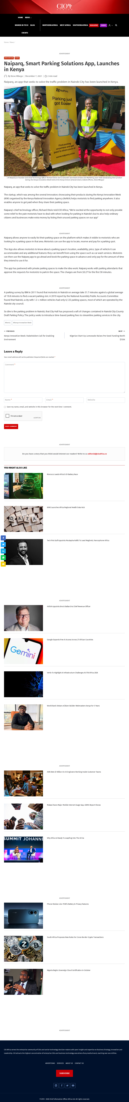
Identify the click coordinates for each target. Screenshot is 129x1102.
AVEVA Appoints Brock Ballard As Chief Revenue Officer (68, 606)
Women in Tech (21, 25)
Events (25, 33)
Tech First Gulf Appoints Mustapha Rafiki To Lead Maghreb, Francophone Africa (78, 540)
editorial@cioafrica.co (97, 454)
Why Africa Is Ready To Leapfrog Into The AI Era (65, 838)
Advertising (50, 1063)
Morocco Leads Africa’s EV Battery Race (62, 474)
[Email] (3, 564)
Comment (10, 364)
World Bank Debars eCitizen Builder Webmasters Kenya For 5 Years (73, 706)
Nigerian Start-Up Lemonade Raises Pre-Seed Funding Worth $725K (97, 335)
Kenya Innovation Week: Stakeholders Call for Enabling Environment (29, 335)
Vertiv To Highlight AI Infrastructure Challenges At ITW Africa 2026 (72, 673)
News (17, 58)
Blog (32, 25)
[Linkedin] (55, 1085)
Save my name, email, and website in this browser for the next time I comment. (39, 407)
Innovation (9, 58)
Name (8, 400)
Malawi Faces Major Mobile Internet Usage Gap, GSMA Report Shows (74, 805)
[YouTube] (73, 1085)
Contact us (79, 1063)
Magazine (94, 25)
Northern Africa (50, 25)
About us (69, 1063)
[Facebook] (61, 1085)
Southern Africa (80, 25)
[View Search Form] (116, 25)
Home (20, 17)
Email (49, 400)
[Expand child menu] (28, 17)
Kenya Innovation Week (22, 323)
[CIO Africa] (64, 7)
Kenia (7, 323)
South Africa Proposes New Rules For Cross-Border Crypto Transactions (75, 937)
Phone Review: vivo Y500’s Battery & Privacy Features (68, 904)
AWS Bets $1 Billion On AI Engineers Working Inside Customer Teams (74, 772)
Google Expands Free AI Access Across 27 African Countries (70, 639)
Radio (103, 25)
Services (60, 1063)
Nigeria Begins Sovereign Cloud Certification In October (68, 970)
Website (91, 400)
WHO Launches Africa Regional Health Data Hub (66, 507)
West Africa (65, 25)
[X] (67, 1085)
